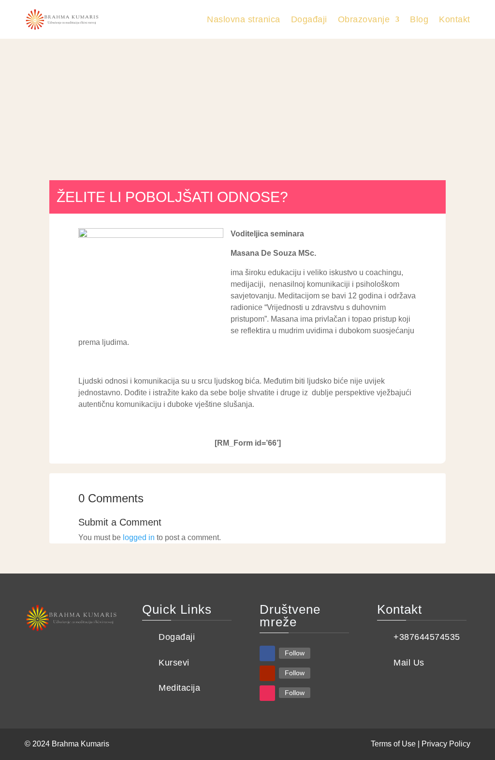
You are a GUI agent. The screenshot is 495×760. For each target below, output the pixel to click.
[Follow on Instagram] (267, 693)
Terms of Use (393, 744)
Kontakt (454, 19)
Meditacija (179, 688)
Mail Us (408, 662)
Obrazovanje (364, 19)
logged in (139, 537)
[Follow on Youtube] (267, 673)
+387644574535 (426, 637)
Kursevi (174, 662)
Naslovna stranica (243, 19)
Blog (419, 19)
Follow (295, 653)
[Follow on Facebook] (267, 653)
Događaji (309, 19)
